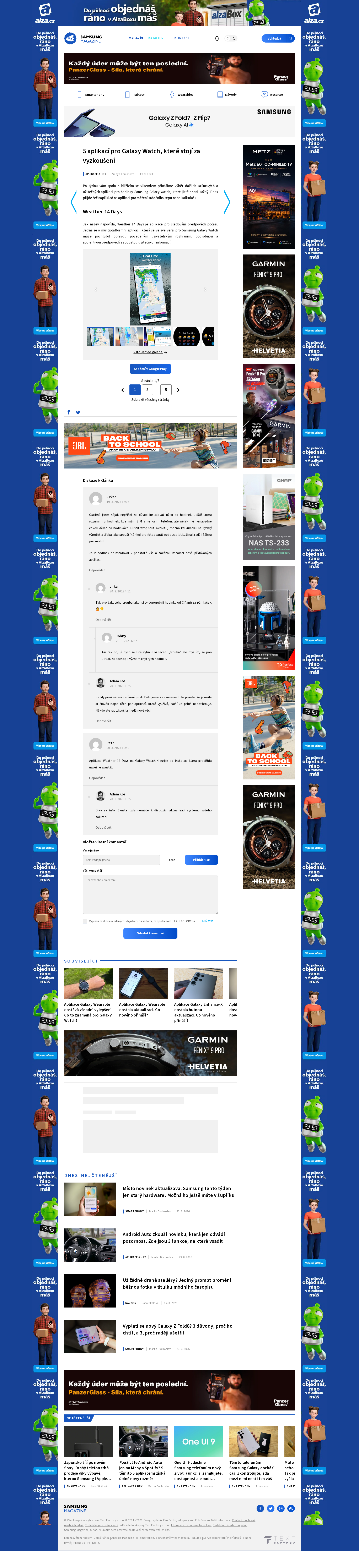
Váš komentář (92, 870)
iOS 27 (96, 1543)
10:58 (121, 686)
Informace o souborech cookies (191, 1525)
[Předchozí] (122, 390)
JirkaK (112, 497)
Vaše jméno (91, 850)
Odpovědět (97, 570)
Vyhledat (274, 38)
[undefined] (178, 390)
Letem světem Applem (78, 1538)
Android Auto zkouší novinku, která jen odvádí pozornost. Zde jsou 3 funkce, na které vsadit (174, 1238)
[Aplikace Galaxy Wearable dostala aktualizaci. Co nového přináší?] (143, 983)
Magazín (136, 38)
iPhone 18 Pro (81, 1543)
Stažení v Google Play (150, 369)
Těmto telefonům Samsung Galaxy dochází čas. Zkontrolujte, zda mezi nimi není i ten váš (251, 1470)
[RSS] (291, 1508)
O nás (93, 1530)
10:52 (118, 748)
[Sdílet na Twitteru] (78, 413)
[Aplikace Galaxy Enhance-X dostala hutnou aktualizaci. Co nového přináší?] (198, 983)
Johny (121, 636)
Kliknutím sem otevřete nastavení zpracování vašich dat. (134, 1530)
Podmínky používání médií (101, 1525)
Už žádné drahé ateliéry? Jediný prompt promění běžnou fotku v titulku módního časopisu (177, 1284)
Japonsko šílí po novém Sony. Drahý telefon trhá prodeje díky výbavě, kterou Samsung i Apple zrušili (86, 1470)
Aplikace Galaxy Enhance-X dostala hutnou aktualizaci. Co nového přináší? (198, 1012)
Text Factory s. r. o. (112, 1520)
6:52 (127, 641)
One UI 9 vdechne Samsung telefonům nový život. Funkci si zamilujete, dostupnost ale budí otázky (198, 1470)
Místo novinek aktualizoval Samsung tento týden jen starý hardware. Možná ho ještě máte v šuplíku (179, 1192)
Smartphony (134, 1211)
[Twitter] (270, 1508)
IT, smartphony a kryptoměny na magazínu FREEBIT (168, 1538)
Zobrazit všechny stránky (150, 399)
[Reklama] (45, 13)
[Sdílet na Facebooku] (68, 413)
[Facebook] (260, 1508)
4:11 (120, 591)
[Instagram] (281, 1508)
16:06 (118, 502)
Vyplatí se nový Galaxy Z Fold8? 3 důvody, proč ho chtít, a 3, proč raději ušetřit (177, 1330)
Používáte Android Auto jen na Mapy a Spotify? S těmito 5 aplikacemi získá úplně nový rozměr (142, 1470)
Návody (130, 1303)
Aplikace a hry (95, 174)
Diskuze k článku (98, 480)
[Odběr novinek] (217, 39)
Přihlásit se (201, 859)
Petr (110, 743)
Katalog (155, 38)
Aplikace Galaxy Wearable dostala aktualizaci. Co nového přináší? (142, 1010)
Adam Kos (118, 681)
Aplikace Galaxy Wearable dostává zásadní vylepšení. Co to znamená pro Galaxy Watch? (88, 1012)
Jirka (114, 586)
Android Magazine (122, 1538)
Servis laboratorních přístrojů (222, 1538)
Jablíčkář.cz (101, 1538)
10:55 (121, 799)
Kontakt (182, 38)
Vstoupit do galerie (148, 352)
